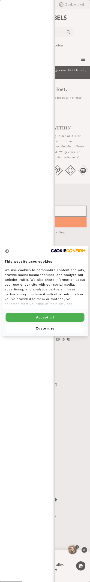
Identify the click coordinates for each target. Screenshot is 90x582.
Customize (45, 328)
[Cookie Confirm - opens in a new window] (68, 250)
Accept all (45, 317)
